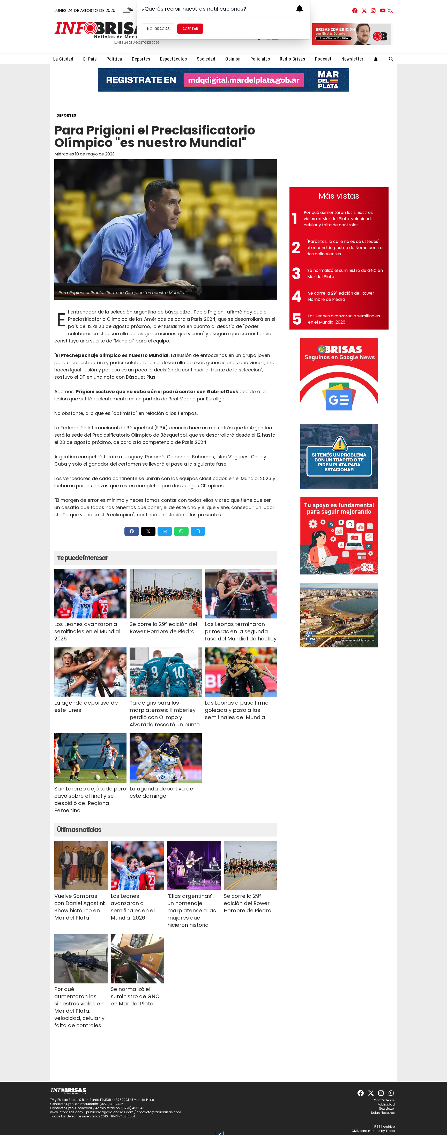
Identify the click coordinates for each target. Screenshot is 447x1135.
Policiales (260, 59)
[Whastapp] (392, 1093)
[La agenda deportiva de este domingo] (166, 758)
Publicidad (386, 1104)
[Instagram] (373, 10)
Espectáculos (173, 59)
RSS (377, 1126)
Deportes (141, 59)
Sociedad (206, 59)
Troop (390, 1131)
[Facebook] (354, 10)
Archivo (389, 1126)
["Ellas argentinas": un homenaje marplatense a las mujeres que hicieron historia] (194, 865)
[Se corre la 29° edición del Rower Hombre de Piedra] (166, 593)
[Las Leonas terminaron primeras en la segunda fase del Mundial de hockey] (241, 593)
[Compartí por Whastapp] (181, 531)
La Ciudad (63, 59)
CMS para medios (366, 1131)
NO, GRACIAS (158, 28)
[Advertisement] (339, 143)
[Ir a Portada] (106, 30)
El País (90, 59)
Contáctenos (384, 1100)
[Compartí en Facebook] (131, 531)
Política (114, 59)
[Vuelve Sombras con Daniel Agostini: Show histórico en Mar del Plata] (81, 865)
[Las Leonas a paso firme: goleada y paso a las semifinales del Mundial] (241, 672)
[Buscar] (391, 59)
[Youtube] (382, 10)
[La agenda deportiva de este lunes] (90, 672)
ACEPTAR (190, 28)
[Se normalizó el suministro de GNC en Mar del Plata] (137, 958)
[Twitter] (364, 10)
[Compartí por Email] (165, 531)
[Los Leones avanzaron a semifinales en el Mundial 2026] (90, 593)
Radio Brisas (292, 59)
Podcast (323, 59)
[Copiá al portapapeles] (198, 531)
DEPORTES (66, 115)
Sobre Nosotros (383, 1112)
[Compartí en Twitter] (148, 531)
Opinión (233, 59)
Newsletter (352, 59)
